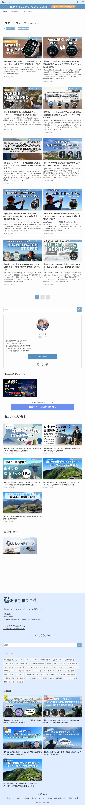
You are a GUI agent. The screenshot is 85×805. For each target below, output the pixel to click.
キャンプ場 (20, 667)
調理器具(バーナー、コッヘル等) (66, 678)
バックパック (73, 667)
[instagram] (42, 364)
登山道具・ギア (10, 28)
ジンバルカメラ (32, 667)
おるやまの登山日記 (37, 663)
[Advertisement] (42, 570)
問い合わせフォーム (38, 798)
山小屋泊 (20, 674)
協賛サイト (72, 798)
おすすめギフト (58, 660)
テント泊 (64, 667)
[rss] (48, 635)
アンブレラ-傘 (72, 663)
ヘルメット (37, 671)
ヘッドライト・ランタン (23, 671)
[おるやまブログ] (7, 2)
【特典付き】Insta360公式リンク (63, 7)
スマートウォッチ (45, 667)
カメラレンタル (9, 667)
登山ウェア (44, 674)
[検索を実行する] (79, 309)
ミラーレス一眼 (49, 671)
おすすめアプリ (45, 660)
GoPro (27, 660)
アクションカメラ (59, 663)
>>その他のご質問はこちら (14, 628)
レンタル (59, 671)
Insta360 (34, 660)
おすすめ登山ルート (22, 663)
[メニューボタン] (83, 2)
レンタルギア (69, 671)
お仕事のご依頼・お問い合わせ (57, 798)
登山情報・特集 (9, 678)
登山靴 (44, 678)
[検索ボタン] (78, 2)
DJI (21, 660)
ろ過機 (49, 663)
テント (56, 667)
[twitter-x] (38, 364)
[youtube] (46, 364)
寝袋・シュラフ (9, 674)
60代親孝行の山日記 (10, 660)
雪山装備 (20, 682)
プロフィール (42, 356)
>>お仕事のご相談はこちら (14, 626)
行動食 (51, 678)
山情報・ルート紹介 (31, 674)
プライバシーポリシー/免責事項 (19, 798)
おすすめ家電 (69, 660)
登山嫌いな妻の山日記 (68, 674)
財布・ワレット (9, 682)
